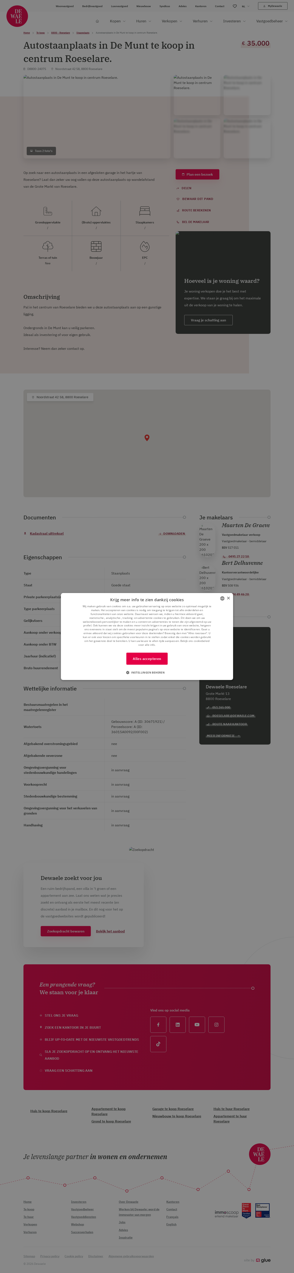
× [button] (228, 598)
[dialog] (147, 636)
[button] (147, 672)
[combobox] (222, 598)
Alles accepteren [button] (147, 659)
